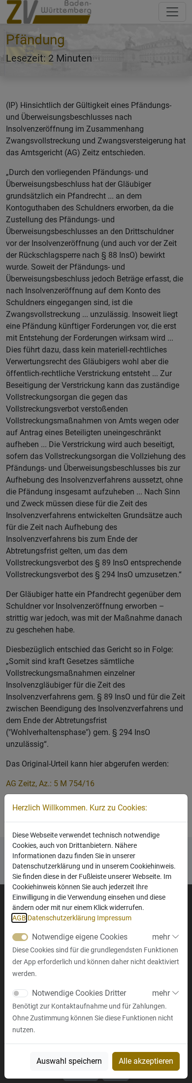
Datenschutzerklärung (62, 918)
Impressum (114, 918)
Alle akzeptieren (146, 1061)
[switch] (20, 993)
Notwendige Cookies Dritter (79, 993)
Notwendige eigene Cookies (80, 937)
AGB (19, 918)
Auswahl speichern (69, 1061)
